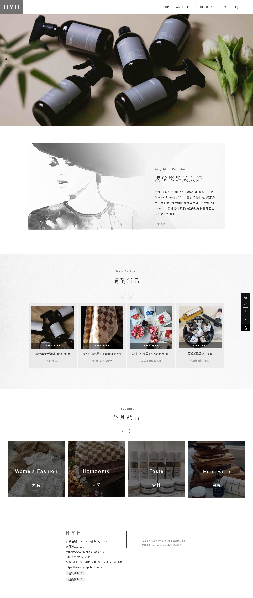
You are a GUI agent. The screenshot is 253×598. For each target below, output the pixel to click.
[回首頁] (11, 7)
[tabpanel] (126, 64)
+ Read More (53, 348)
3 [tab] (6, 67)
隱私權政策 (75, 575)
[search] (237, 8)
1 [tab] (6, 55)
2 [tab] (6, 61)
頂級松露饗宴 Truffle (200, 356)
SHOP (165, 7)
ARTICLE (182, 7)
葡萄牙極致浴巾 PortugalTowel (102, 356)
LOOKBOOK (204, 7)
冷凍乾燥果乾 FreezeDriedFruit (151, 356)
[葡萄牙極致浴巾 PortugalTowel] (102, 329)
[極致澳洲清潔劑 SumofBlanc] (52, 329)
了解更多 (160, 226)
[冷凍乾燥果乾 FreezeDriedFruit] (151, 329)
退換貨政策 (75, 581)
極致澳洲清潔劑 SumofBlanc (52, 356)
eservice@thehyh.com (94, 543)
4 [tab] (6, 73)
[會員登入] (225, 7)
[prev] (122, 298)
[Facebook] (146, 536)
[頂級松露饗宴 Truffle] (200, 329)
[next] (130, 298)
